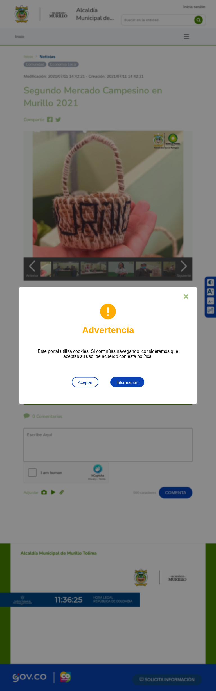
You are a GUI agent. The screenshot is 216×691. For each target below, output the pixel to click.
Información (127, 382)
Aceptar (85, 382)
